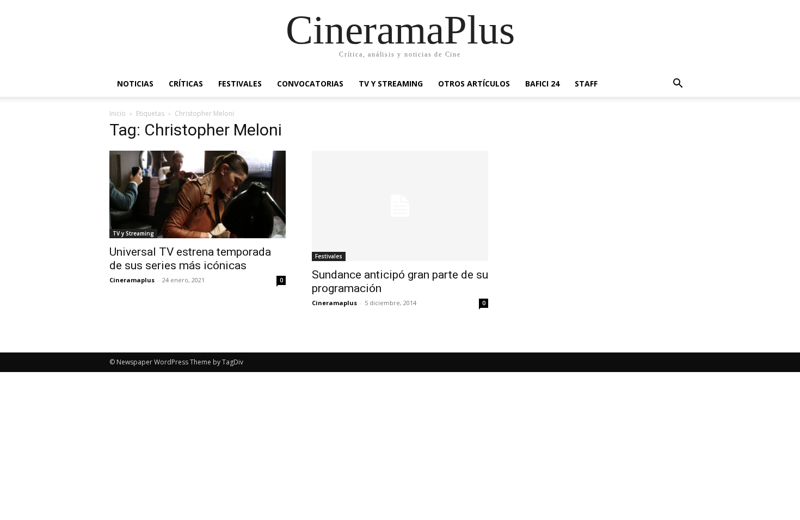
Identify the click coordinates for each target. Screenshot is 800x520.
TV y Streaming (391, 83)
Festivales (240, 83)
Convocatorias (310, 83)
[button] (677, 84)
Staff (586, 83)
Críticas (186, 83)
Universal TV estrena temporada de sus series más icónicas (190, 258)
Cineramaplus (132, 280)
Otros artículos (474, 83)
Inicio (117, 113)
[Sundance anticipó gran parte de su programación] (400, 206)
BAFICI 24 (542, 83)
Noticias (135, 83)
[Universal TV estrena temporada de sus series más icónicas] (197, 194)
